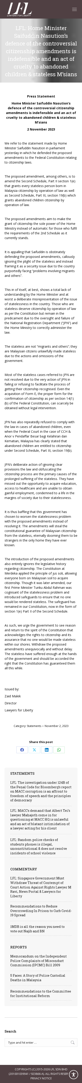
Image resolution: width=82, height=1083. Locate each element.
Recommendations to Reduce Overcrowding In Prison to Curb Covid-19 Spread (41, 910)
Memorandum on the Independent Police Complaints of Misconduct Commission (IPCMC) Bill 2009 (38, 960)
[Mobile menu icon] (74, 9)
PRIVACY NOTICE (41, 1078)
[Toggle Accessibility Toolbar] (74, 1075)
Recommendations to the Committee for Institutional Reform (40, 993)
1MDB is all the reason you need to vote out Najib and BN (37, 928)
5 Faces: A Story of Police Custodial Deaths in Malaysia (37, 977)
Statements (34, 726)
